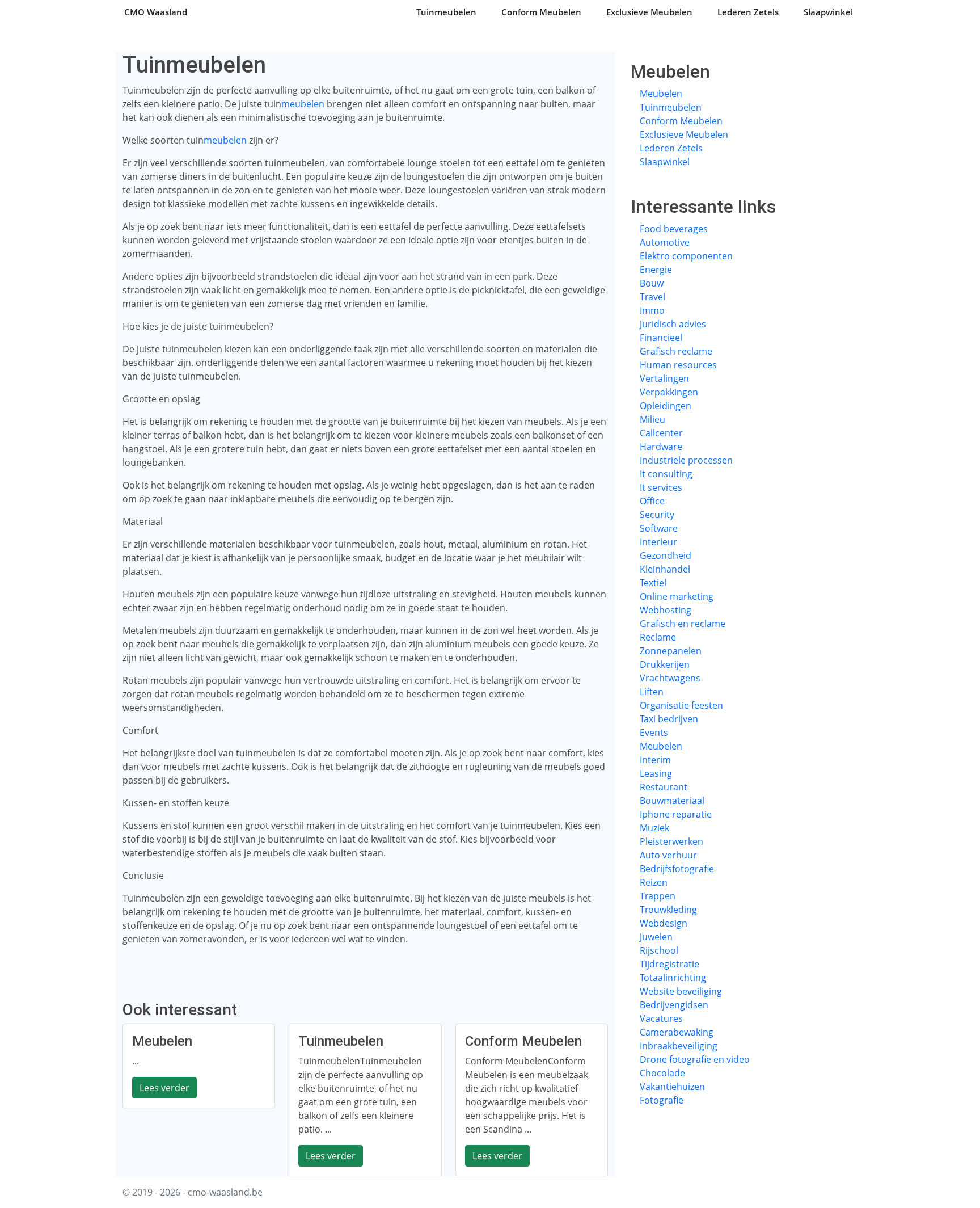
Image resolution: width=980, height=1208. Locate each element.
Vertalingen (664, 378)
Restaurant (663, 787)
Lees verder (164, 1087)
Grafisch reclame (676, 351)
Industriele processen (686, 460)
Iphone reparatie (676, 814)
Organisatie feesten (681, 705)
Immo (652, 310)
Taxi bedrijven (669, 719)
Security (657, 514)
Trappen (657, 896)
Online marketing (676, 596)
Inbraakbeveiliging (678, 1045)
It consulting (666, 474)
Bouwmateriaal (672, 800)
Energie (656, 269)
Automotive (665, 242)
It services (661, 487)
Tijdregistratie (669, 964)
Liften (652, 691)
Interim (655, 760)
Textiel (653, 582)
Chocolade (662, 1073)
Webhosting (665, 610)
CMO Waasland (155, 12)
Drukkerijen (665, 664)
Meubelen (661, 93)
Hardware (661, 446)
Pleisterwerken (671, 841)
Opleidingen (665, 405)
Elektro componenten (686, 256)
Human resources (678, 365)
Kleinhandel (665, 569)
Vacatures (661, 1018)
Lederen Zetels (748, 12)
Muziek (654, 828)
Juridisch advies (673, 324)
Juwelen (656, 937)
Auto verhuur (668, 855)
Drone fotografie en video (695, 1059)
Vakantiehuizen (672, 1086)
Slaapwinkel (828, 12)
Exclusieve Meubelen (649, 12)
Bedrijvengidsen (674, 1005)
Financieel (661, 337)
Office (652, 501)
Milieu (652, 419)
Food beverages (674, 228)
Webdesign (663, 923)
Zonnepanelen (671, 651)
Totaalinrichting (673, 977)
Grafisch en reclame (682, 623)
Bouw (652, 283)
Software (659, 528)
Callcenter (661, 433)
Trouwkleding (668, 909)
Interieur (658, 542)
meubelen (302, 104)
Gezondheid (665, 555)
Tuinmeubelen (446, 12)
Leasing (656, 773)
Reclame (658, 637)
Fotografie (661, 1100)
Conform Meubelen (541, 12)
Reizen (654, 882)
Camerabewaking (676, 1032)
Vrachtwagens (670, 678)
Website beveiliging (681, 991)
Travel (652, 297)
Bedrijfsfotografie (677, 868)
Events (654, 732)
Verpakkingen (669, 392)
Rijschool (659, 950)
